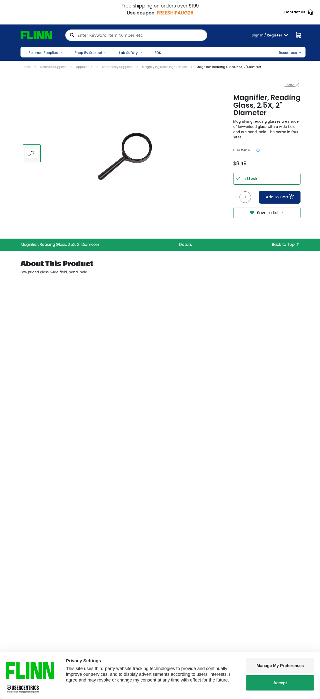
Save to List (268, 213)
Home (26, 67)
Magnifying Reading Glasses (164, 67)
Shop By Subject (88, 52)
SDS (157, 52)
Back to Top (284, 244)
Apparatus (84, 67)
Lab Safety (128, 52)
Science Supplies (43, 52)
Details (185, 244)
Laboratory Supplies (117, 67)
